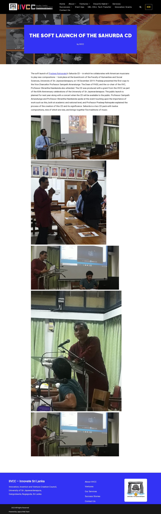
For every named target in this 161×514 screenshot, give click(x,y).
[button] (75, 3)
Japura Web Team (23, 512)
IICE (149, 7)
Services (117, 4)
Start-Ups (79, 7)
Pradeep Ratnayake (58, 73)
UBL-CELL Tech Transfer (99, 7)
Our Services (91, 491)
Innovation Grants (123, 7)
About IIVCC (90, 481)
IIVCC (81, 44)
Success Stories (92, 496)
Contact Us (65, 10)
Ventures (89, 486)
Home (62, 4)
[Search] (140, 7)
